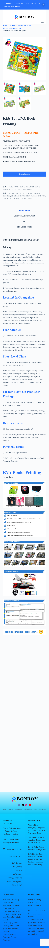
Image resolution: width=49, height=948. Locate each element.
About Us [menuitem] (10, 809)
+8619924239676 (16, 856)
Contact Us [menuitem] (42, 809)
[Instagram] (26, 805)
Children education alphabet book (28, 196)
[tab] (24, 210)
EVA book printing (11, 199)
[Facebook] (19, 805)
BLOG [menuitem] (35, 809)
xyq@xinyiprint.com (14, 849)
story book (26, 199)
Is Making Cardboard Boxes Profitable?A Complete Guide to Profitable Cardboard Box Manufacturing (35, 859)
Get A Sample (24, 174)
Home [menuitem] (4, 809)
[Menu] (42, 23)
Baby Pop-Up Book (17, 187)
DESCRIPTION (24, 210)
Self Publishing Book (22, 189)
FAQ (24, 221)
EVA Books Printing (22, 472)
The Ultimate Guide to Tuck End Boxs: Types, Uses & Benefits (36, 840)
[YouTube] (30, 805)
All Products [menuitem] (28, 809)
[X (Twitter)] (23, 805)
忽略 (43, 5)
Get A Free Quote (24, 227)
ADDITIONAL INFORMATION (24, 216)
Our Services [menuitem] (18, 809)
